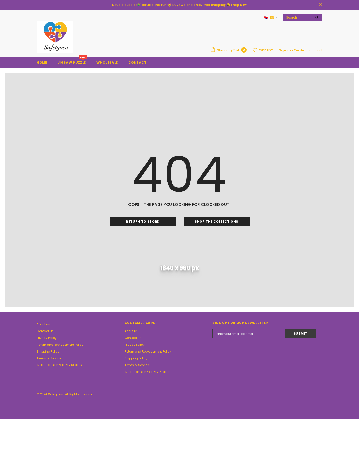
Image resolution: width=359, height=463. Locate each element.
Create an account (308, 50)
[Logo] (55, 37)
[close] (320, 4)
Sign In (284, 50)
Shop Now (239, 5)
